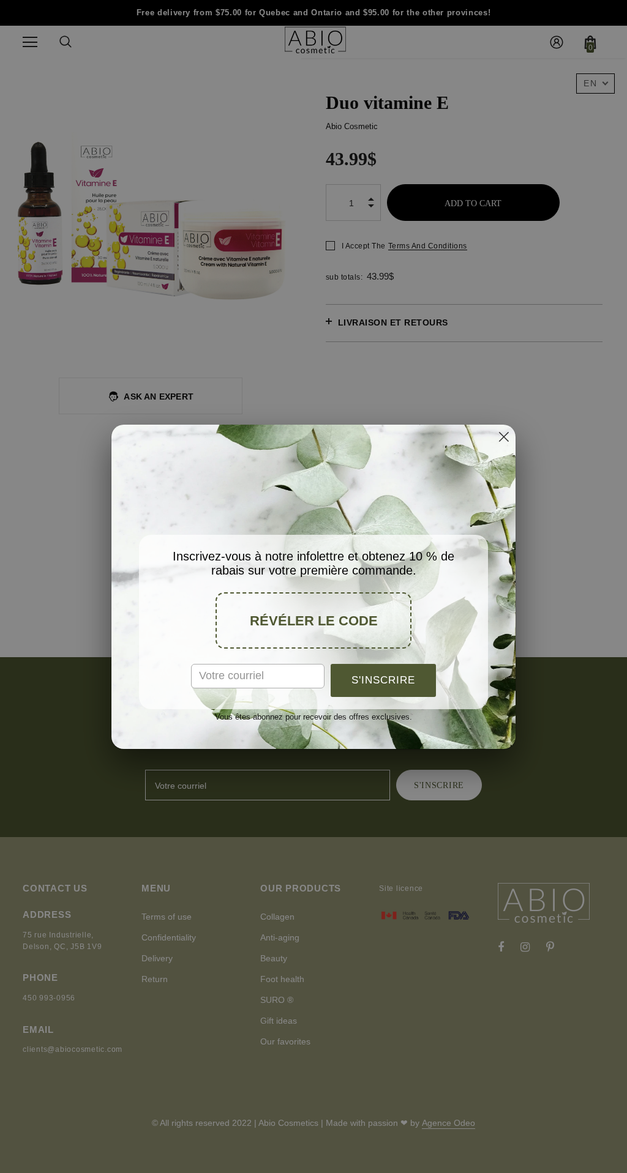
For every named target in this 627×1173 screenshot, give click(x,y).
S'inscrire (383, 680)
